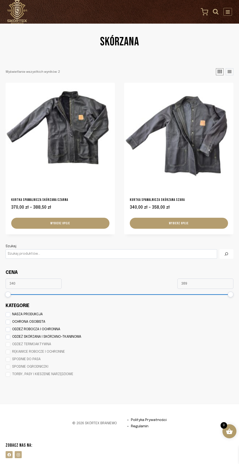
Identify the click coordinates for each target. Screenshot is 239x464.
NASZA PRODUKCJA (27, 314)
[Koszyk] (203, 12)
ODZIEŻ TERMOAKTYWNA (31, 344)
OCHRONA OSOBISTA (28, 322)
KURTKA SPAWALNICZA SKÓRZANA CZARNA (39, 200)
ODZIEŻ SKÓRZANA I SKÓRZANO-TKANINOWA (46, 337)
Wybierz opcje (60, 223)
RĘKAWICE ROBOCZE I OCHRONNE (38, 352)
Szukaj (11, 246)
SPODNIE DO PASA (26, 359)
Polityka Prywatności (149, 420)
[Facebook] (9, 454)
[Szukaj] (226, 254)
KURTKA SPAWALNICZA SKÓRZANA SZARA (157, 200)
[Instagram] (18, 454)
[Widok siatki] (220, 71)
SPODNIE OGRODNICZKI (30, 367)
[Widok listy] (229, 71)
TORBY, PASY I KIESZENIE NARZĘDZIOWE (42, 374)
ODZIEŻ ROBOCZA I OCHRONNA (36, 329)
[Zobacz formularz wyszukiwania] (216, 12)
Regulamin (139, 426)
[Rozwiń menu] (227, 12)
